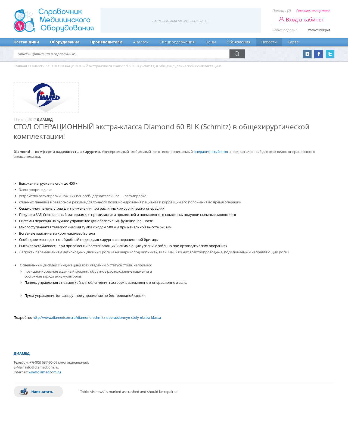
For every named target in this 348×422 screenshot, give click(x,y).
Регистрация (319, 29)
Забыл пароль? (284, 29)
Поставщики (26, 42)
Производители (106, 42)
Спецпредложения (177, 42)
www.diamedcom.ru (45, 372)
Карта (293, 42)
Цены (211, 42)
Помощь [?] (281, 10)
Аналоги (141, 42)
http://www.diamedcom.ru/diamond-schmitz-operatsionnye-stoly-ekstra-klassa (97, 317)
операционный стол (211, 151)
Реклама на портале (313, 10)
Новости (269, 42)
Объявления (238, 42)
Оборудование (64, 42)
